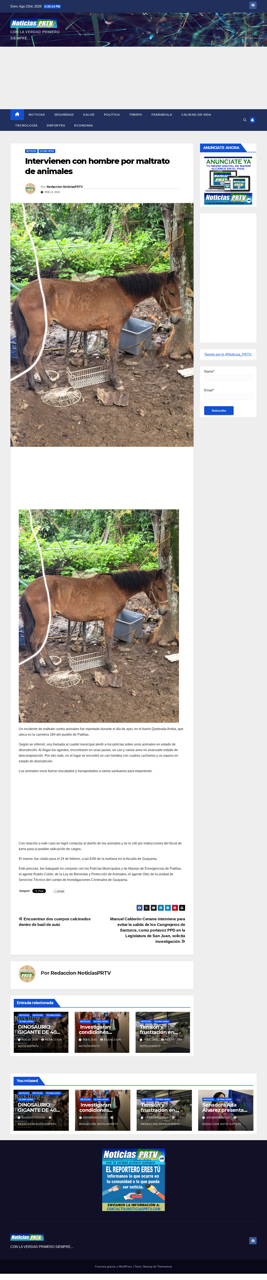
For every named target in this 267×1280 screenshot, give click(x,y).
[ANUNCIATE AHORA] (228, 180)
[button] (245, 120)
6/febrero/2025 (95, 1117)
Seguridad (64, 114)
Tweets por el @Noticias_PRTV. (228, 354)
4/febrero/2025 (218, 1117)
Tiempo (135, 114)
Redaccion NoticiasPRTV (65, 187)
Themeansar (164, 1266)
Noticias (37, 114)
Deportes (56, 125)
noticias (24, 1015)
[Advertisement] (133, 78)
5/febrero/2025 (157, 1117)
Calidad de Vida (196, 114)
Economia (83, 125)
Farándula (161, 114)
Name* (209, 371)
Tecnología (26, 125)
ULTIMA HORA (47, 151)
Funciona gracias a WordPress (114, 1266)
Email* (209, 390)
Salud (89, 114)
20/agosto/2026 (34, 1117)
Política (112, 114)
